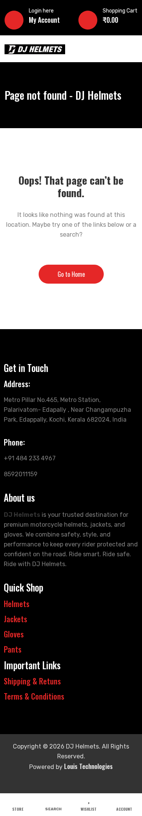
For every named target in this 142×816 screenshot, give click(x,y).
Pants (13, 649)
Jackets (15, 619)
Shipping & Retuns (32, 681)
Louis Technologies (88, 766)
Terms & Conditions (34, 696)
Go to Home (71, 274)
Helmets (17, 603)
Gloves (14, 634)
